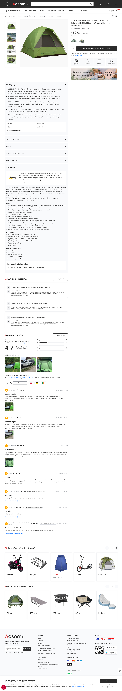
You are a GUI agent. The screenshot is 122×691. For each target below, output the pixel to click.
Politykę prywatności (78, 686)
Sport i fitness (82, 11)
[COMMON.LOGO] (20, 4)
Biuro (42, 11)
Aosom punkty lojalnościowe (46, 648)
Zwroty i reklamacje (73, 638)
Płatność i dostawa (72, 640)
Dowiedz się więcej (23, 343)
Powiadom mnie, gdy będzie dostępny (98, 48)
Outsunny (40, 123)
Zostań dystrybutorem (45, 650)
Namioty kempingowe (46, 16)
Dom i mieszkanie (30, 11)
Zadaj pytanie (60, 279)
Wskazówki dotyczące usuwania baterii (76, 643)
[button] (36, 85)
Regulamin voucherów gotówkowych (73, 650)
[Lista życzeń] (100, 4)
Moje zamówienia (43, 662)
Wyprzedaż (113, 11)
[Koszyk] (116, 4)
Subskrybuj (26, 649)
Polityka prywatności (19, 652)
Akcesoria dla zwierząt (56, 11)
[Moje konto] (108, 4)
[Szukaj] (91, 4)
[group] (15, 567)
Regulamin (8, 652)
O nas (40, 638)
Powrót (8, 16)
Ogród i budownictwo (12, 11)
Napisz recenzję (60, 335)
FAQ (68, 647)
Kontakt (40, 640)
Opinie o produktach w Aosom (47, 653)
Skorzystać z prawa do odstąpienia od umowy (48, 665)
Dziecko (70, 11)
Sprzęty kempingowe (30, 16)
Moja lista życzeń (43, 669)
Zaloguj (40, 659)
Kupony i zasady (71, 653)
